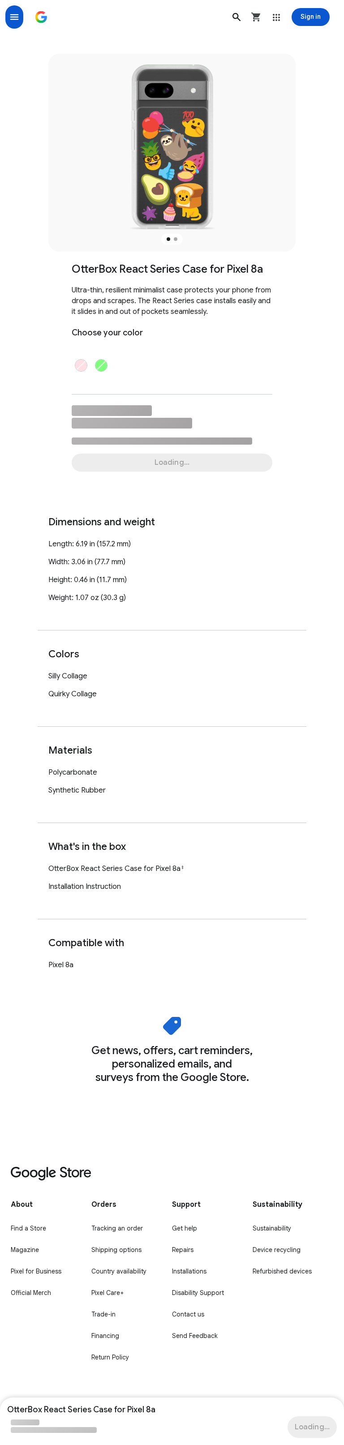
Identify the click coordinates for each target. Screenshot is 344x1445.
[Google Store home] (41, 17)
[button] (236, 17)
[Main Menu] (14, 17)
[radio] (81, 365)
